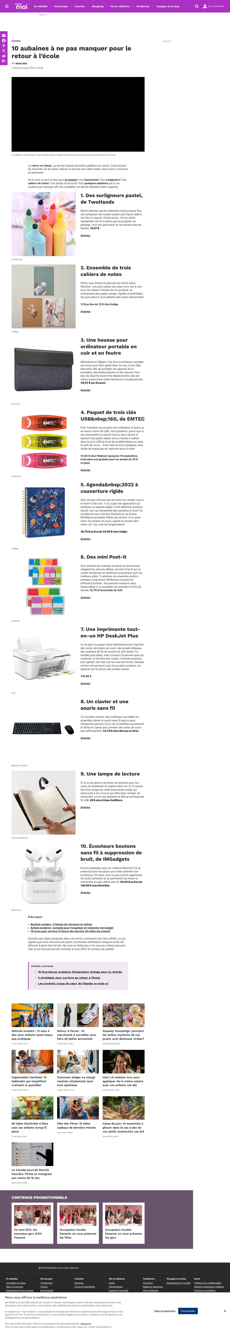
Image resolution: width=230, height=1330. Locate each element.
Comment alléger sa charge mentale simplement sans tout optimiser (76, 1081)
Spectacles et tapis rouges (19, 1290)
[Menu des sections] (7, 6)
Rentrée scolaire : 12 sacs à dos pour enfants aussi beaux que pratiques (32, 1034)
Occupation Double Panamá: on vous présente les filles (78, 1233)
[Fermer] (225, 1311)
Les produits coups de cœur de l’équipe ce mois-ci (73, 983)
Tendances (142, 6)
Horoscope (61, 6)
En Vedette (40, 6)
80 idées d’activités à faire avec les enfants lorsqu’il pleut (30, 1127)
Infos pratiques (150, 1290)
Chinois (44, 1286)
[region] (115, 1311)
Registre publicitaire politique (209, 1286)
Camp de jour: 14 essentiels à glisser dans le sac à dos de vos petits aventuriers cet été (123, 1127)
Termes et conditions (204, 1290)
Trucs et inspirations (84, 1286)
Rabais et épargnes (153, 1286)
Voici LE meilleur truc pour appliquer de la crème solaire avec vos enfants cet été (123, 1081)
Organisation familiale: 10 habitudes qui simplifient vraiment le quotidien (29, 1081)
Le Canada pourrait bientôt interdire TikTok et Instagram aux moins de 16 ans (32, 1173)
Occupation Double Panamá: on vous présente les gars (123, 1233)
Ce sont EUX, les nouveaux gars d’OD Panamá (28, 1233)
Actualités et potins (16, 1283)
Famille (16, 40)
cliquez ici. (85, 1324)
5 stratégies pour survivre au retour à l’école (69, 977)
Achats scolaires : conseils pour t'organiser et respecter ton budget (72, 927)
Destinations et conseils (178, 1283)
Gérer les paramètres (165, 1311)
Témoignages (116, 1286)
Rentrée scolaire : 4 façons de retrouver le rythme (61, 924)
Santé (112, 1283)
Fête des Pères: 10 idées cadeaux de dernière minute (76, 1125)
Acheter (86, 235)
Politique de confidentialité (207, 1283)
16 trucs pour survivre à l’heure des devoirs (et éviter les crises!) (70, 931)
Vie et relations (119, 6)
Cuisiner (80, 6)
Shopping (97, 6)
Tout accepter (188, 1311)
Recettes (79, 1283)
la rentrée (71, 179)
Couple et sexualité (118, 1290)
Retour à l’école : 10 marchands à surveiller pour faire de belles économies (76, 1034)
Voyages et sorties (167, 6)
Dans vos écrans (14, 1286)
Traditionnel (46, 1283)
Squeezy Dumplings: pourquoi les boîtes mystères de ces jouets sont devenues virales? (123, 1034)
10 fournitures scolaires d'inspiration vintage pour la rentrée (80, 971)
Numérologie (46, 1290)
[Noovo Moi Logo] (21, 6)
